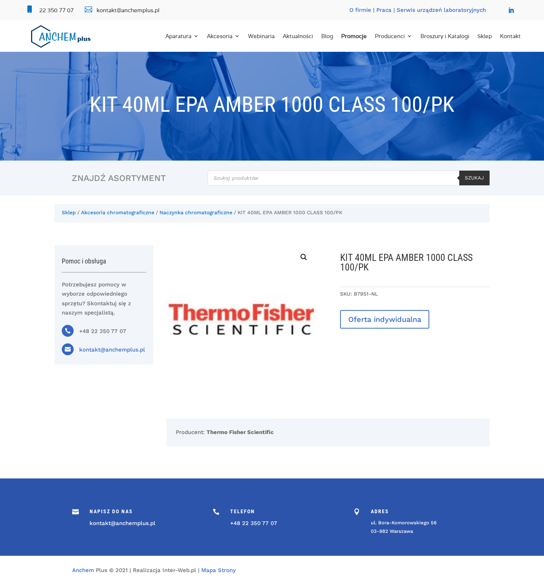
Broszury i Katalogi (444, 36)
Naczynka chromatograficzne (195, 212)
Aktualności (298, 36)
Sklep (484, 36)
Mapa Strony (218, 570)
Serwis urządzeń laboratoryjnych (441, 10)
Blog (327, 36)
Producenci (390, 36)
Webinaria (261, 36)
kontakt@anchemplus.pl (112, 349)
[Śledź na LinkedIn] (511, 10)
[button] (303, 257)
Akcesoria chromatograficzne (117, 212)
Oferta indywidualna (384, 319)
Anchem (83, 570)
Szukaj (474, 178)
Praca (384, 10)
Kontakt (510, 36)
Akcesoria (219, 36)
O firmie (360, 10)
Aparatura (178, 36)
